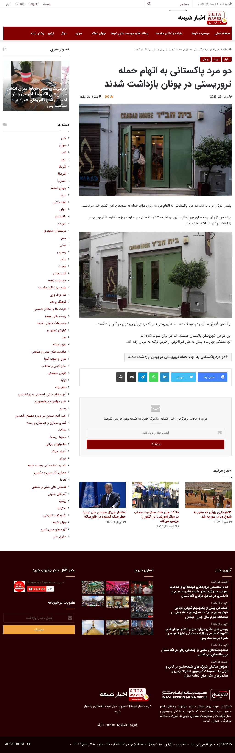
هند (64, 337)
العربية (47, 4)
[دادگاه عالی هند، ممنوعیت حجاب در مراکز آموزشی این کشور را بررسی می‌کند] (155, 495)
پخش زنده (37, 33)
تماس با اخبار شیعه (116, 706)
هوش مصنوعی (56, 373)
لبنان (63, 245)
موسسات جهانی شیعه (51, 323)
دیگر (63, 33)
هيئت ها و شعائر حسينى (50, 309)
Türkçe (19, 4)
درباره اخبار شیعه (141, 706)
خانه (226, 49)
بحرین (61, 252)
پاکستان (60, 216)
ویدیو (63, 408)
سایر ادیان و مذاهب (53, 366)
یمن (63, 237)
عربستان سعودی (55, 230)
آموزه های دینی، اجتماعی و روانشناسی (42, 394)
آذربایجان (59, 273)
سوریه (62, 223)
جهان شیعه (59, 522)
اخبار (217, 49)
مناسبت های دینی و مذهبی (48, 351)
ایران (62, 209)
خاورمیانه (60, 387)
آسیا (63, 152)
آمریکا (62, 173)
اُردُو (8, 4)
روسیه (62, 501)
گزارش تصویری (56, 330)
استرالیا (62, 508)
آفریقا (62, 166)
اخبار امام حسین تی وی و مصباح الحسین (40, 415)
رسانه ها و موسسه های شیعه (129, 33)
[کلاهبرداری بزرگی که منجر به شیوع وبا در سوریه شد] (208, 495)
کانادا (63, 479)
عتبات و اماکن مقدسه (169, 33)
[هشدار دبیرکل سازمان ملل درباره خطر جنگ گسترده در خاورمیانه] (102, 495)
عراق (63, 195)
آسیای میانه (59, 451)
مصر (63, 259)
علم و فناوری (58, 294)
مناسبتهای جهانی (55, 444)
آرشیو (50, 33)
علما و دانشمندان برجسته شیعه (47, 465)
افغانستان (59, 202)
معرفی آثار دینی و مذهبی (50, 472)
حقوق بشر (59, 536)
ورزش (62, 458)
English (34, 4)
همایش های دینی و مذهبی (49, 486)
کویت (62, 266)
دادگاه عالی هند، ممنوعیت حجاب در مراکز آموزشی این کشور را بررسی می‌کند (156, 516)
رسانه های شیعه (55, 316)
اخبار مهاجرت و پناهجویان (50, 401)
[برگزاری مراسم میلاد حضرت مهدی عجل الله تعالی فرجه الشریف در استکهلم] (117, 587)
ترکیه (63, 380)
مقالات (62, 430)
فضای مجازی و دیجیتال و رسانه (46, 422)
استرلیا (61, 181)
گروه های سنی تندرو (53, 529)
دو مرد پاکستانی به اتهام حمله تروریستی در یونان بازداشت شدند (176, 357)
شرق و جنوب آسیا (55, 358)
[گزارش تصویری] (142, 607)
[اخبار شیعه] (198, 18)
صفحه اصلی (222, 33)
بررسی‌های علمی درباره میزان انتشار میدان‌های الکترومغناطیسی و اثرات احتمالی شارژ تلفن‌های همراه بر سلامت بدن (37, 97)
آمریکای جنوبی (57, 494)
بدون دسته (59, 344)
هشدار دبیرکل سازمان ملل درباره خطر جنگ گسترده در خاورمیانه (104, 514)
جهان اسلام (98, 33)
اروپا (216, 59)
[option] (36, 86)
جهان (79, 33)
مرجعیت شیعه (200, 33)
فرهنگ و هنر (58, 302)
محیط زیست (57, 437)
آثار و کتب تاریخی (54, 515)
